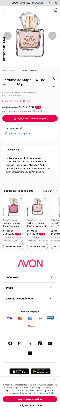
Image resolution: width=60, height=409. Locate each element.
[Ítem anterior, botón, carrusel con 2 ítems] (5, 3)
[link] (13, 226)
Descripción (12, 149)
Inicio (4, 71)
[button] (30, 36)
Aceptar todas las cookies (30, 399)
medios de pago (30, 311)
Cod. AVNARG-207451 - (11, 95)
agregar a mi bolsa (13, 246)
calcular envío (14, 128)
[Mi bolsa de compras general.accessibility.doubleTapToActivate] (56, 10)
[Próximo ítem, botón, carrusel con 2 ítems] (49, 3)
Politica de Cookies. (47, 393)
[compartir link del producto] (55, 86)
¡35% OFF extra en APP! (22, 3)
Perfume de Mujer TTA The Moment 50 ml (23, 82)
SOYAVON (38, 3)
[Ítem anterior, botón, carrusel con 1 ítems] (7, 36)
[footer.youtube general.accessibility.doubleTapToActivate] (50, 343)
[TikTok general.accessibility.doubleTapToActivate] (40, 343)
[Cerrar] (54, 379)
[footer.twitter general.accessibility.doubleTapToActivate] (30, 343)
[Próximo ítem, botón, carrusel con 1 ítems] (52, 36)
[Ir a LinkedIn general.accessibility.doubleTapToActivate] (30, 353)
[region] (30, 393)
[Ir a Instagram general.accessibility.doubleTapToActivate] (20, 343)
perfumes (13, 71)
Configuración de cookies (30, 405)
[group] (27, 2)
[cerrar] (56, 3)
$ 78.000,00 (8, 231)
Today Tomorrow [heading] (10, 220)
